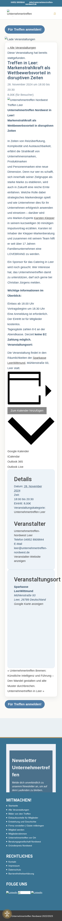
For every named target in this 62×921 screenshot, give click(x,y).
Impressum (14, 865)
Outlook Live (15, 466)
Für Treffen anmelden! (24, 29)
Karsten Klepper (44, 218)
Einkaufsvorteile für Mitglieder (23, 817)
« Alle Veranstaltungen (21, 47)
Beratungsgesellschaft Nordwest (24, 841)
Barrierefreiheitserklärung (21, 873)
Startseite (13, 805)
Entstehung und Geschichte (22, 821)
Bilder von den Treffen (19, 813)
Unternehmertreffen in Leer (25, 691)
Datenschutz (14, 869)
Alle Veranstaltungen (18, 809)
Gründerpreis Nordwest (20, 845)
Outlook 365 (15, 461)
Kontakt (12, 861)
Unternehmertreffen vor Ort (22, 837)
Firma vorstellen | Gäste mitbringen (26, 825)
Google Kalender (18, 451)
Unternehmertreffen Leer (29, 512)
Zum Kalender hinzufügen (27, 410)
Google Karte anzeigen (28, 603)
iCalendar (13, 456)
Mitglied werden (16, 829)
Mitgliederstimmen (17, 833)
